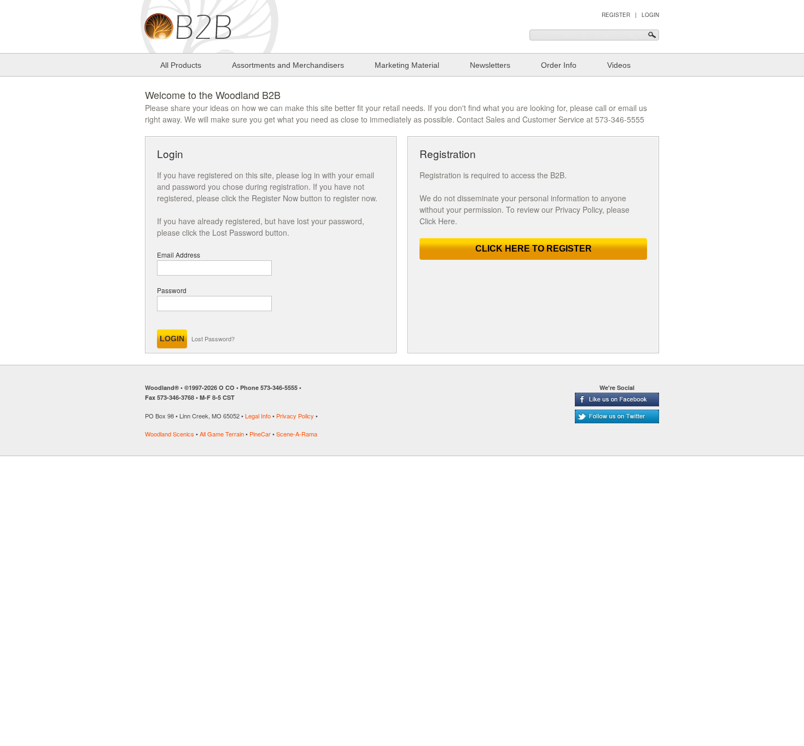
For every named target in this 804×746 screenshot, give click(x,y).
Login (650, 15)
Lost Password (237, 232)
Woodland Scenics (169, 433)
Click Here (437, 220)
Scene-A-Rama (296, 433)
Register (616, 15)
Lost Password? (213, 338)
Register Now (275, 198)
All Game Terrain (222, 433)
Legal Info (258, 415)
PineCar (260, 433)
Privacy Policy (295, 415)
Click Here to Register (533, 248)
